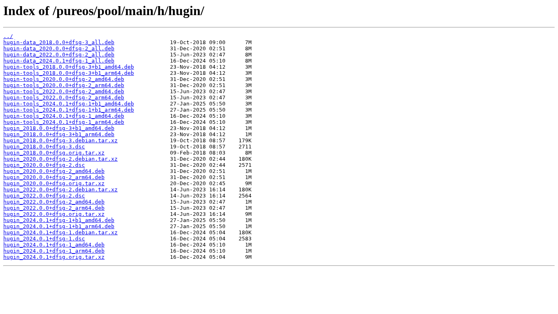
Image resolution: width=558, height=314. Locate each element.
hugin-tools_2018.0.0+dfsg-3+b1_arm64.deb (68, 73)
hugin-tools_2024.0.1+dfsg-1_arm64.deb (63, 122)
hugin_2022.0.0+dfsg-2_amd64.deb (54, 202)
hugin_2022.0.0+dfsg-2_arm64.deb (54, 208)
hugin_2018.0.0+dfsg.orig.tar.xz (54, 153)
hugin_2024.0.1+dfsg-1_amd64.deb (54, 245)
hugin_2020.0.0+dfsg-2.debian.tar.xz (60, 159)
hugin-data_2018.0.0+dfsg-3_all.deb (58, 42)
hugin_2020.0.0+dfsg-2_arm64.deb (54, 177)
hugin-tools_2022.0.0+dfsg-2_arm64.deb (63, 97)
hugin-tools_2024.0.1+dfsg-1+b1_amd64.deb (68, 104)
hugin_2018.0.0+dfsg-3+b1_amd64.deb (58, 128)
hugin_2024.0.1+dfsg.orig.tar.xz (54, 257)
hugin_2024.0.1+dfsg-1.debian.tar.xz (60, 232)
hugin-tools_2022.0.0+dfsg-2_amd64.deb (63, 91)
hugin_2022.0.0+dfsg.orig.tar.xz (54, 214)
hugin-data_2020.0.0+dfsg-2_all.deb (58, 48)
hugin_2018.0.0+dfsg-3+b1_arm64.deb (58, 134)
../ (8, 36)
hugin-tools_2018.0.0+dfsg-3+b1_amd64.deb (68, 67)
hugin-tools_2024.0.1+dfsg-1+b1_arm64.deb (68, 110)
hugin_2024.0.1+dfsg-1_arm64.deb (54, 251)
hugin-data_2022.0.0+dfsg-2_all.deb (58, 55)
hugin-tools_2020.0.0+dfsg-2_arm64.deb (63, 85)
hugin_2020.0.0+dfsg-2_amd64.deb (54, 171)
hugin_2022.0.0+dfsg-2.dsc (44, 196)
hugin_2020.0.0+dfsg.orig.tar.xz (54, 183)
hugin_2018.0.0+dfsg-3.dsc (44, 147)
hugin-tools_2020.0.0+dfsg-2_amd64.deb (63, 79)
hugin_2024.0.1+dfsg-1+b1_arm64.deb (58, 226)
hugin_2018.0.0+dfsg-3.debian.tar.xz (60, 140)
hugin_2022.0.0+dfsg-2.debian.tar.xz (60, 189)
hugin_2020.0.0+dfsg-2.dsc (44, 165)
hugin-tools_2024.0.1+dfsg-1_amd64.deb (63, 116)
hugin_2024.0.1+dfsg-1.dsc (44, 239)
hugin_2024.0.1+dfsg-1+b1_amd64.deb (58, 220)
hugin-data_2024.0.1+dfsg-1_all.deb (58, 61)
